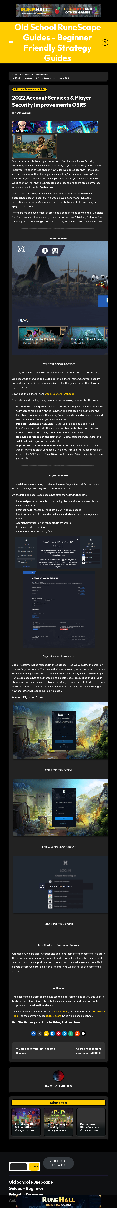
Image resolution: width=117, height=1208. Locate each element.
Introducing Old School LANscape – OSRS (26, 1127)
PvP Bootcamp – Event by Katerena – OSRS (58, 1127)
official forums (60, 1011)
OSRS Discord (53, 1015)
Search (34, 1166)
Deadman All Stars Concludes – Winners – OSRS (90, 1127)
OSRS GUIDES (61, 1086)
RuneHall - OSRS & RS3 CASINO (58, 1163)
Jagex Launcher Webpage (59, 393)
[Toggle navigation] (11, 42)
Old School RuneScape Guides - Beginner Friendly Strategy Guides (57, 42)
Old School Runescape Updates (29, 89)
